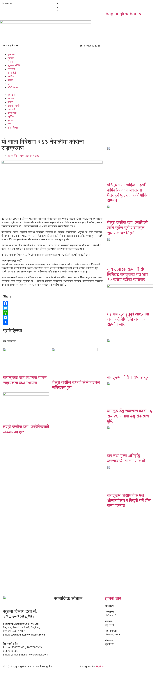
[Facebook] (26, 303)
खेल (9, 83)
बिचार (10, 61)
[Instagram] (83, 608)
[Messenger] (26, 317)
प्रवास (10, 80)
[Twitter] (26, 308)
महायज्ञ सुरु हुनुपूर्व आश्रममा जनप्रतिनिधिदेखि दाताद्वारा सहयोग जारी (128, 319)
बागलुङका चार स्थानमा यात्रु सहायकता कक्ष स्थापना (24, 380)
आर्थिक (11, 76)
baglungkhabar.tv (123, 13)
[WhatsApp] (26, 312)
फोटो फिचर (13, 87)
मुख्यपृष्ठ (11, 54)
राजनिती (11, 69)
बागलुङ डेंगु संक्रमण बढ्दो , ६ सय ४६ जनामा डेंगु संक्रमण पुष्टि (129, 416)
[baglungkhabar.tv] (109, 5)
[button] (78, 91)
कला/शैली (12, 72)
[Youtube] (74, 608)
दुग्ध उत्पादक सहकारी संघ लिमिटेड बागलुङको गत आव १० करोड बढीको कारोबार (127, 274)
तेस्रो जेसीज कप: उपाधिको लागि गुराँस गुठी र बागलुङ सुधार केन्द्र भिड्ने (127, 227)
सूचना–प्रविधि (14, 65)
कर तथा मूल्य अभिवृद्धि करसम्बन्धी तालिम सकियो (126, 458)
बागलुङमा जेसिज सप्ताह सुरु (128, 377)
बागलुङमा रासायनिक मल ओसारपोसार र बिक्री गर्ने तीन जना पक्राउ (129, 500)
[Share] (26, 322)
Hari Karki (101, 666)
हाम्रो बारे (113, 598)
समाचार (11, 58)
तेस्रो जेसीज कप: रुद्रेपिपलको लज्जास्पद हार (26, 429)
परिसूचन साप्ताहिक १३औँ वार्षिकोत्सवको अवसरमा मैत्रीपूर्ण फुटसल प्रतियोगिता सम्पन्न (128, 192)
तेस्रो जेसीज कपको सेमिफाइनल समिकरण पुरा (76, 385)
